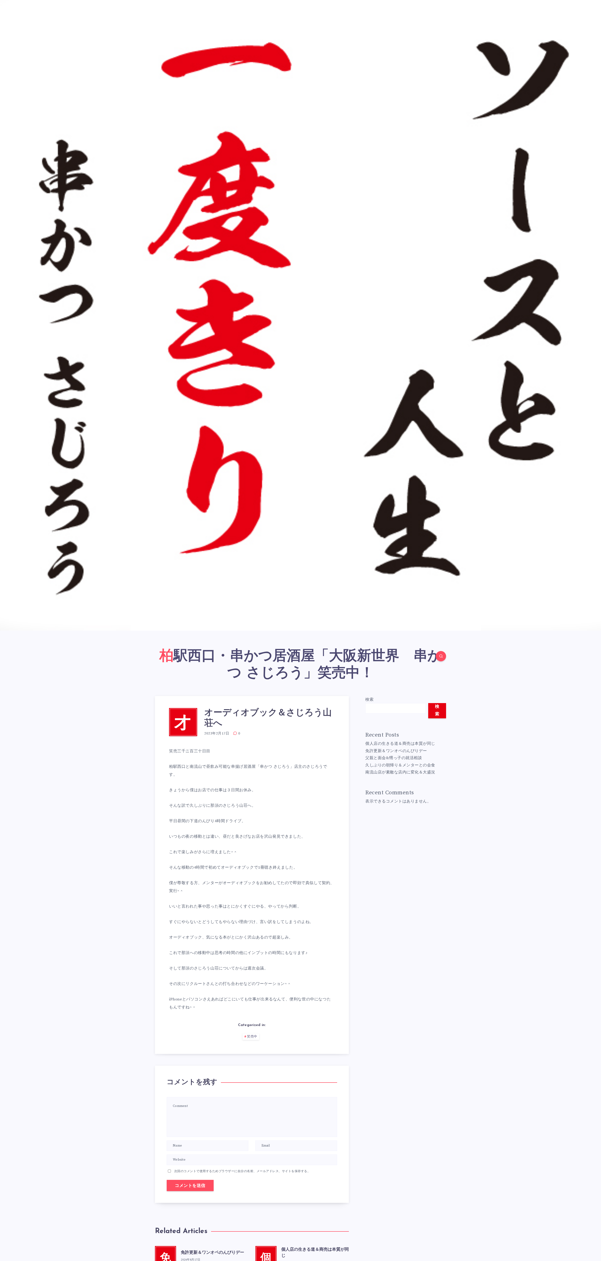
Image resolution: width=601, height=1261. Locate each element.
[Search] (441, 656)
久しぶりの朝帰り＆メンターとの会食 (400, 765)
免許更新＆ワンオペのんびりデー (212, 1253)
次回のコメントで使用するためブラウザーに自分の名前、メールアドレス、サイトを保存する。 (242, 1171)
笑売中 (252, 1036)
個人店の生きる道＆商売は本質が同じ (400, 743)
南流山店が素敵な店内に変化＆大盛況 (400, 772)
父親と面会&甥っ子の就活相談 (393, 758)
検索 (369, 699)
